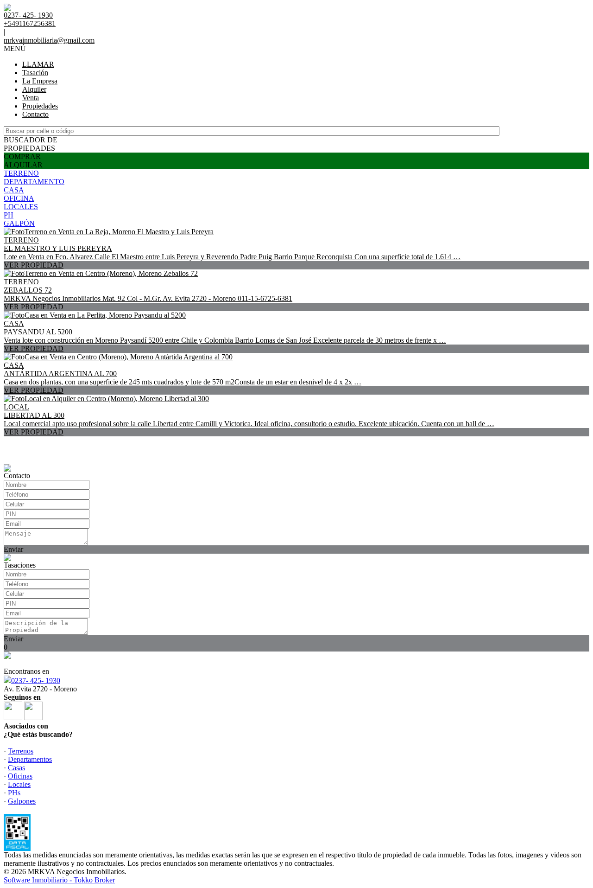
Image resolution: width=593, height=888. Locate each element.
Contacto (35, 114)
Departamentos (30, 759)
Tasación (35, 73)
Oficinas (20, 776)
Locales (19, 784)
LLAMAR (38, 64)
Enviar (13, 549)
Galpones (22, 801)
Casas (16, 768)
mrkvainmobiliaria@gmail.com (49, 40)
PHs (14, 793)
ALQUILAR (23, 165)
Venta (30, 98)
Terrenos (20, 751)
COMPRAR (22, 156)
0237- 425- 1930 (35, 680)
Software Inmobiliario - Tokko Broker (59, 880)
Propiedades (40, 106)
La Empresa (39, 81)
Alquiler (34, 89)
